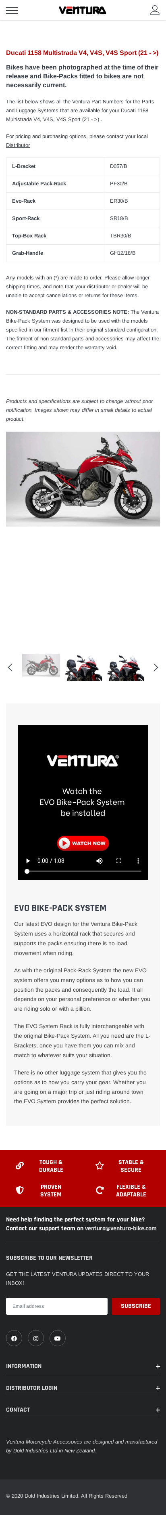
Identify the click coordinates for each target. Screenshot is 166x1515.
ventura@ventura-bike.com (121, 1228)
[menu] (12, 10)
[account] (155, 10)
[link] (14, 1338)
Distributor (18, 145)
